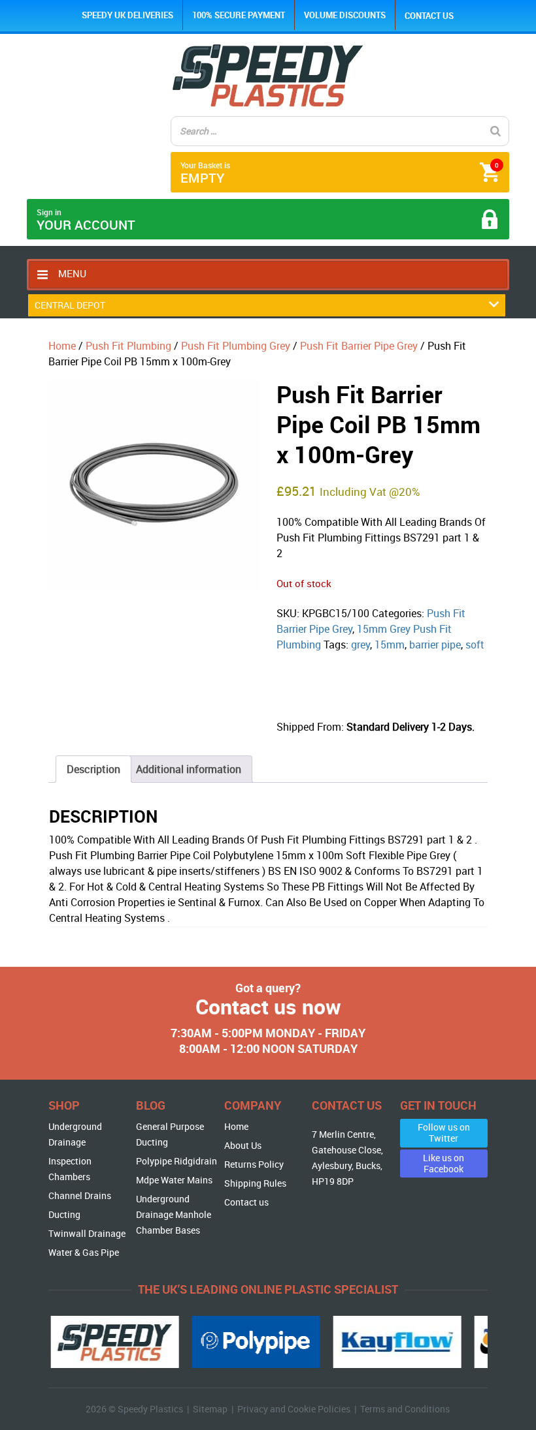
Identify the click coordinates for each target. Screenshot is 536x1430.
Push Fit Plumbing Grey (235, 346)
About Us (242, 1145)
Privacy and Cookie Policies (293, 1409)
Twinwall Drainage (87, 1233)
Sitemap (210, 1409)
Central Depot (70, 305)
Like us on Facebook (443, 1163)
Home (62, 346)
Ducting (64, 1214)
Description (93, 769)
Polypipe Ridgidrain (176, 1161)
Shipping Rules (255, 1183)
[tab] (93, 769)
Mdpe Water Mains (174, 1180)
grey (360, 644)
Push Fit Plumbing (128, 346)
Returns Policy (254, 1164)
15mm (390, 644)
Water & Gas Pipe (83, 1252)
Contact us (429, 16)
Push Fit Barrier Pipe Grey (359, 346)
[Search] (495, 131)
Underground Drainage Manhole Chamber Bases (173, 1214)
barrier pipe (435, 644)
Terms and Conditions (405, 1409)
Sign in (86, 220)
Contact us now (268, 1006)
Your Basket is (339, 173)
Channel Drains (79, 1195)
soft (474, 644)
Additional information (188, 769)
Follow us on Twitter (444, 1132)
